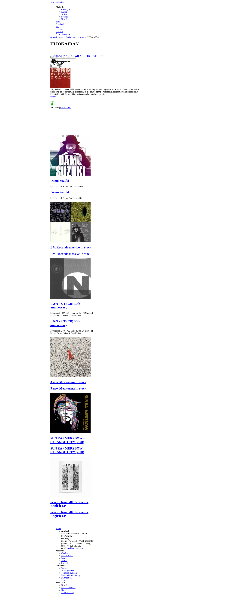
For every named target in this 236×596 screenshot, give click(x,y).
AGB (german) (67, 570)
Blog (58, 26)
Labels (64, 12)
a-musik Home (56, 37)
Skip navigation (57, 2)
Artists (64, 14)
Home (58, 528)
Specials (64, 17)
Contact (64, 568)
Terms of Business (69, 573)
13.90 (53, 61)
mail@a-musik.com (75, 548)
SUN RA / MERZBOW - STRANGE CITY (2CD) (67, 440)
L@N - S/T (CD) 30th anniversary (65, 305)
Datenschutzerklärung (70, 575)
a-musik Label (67, 592)
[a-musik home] (90, 54)
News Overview (63, 34)
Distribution (61, 24)
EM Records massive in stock (70, 247)
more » (53, 97)
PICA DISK (65, 107)
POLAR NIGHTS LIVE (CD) (86, 56)
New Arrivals (67, 555)
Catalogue (65, 9)
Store (58, 21)
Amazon (59, 31)
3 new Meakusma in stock (68, 382)
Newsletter (66, 19)
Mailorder (70, 37)
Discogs (59, 29)
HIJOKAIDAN (58, 56)
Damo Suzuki (59, 180)
